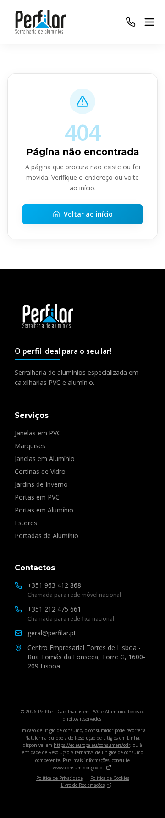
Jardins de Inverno (41, 484)
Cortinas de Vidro (40, 471)
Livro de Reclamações (82, 785)
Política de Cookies (109, 778)
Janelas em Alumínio (45, 458)
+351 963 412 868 (54, 585)
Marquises (30, 445)
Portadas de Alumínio (46, 535)
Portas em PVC (37, 497)
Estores (26, 522)
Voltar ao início (88, 214)
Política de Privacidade (59, 778)
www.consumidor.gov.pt (78, 767)
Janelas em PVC (38, 432)
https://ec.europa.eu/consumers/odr (92, 745)
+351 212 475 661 (54, 609)
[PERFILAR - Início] (48, 316)
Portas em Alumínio (44, 510)
